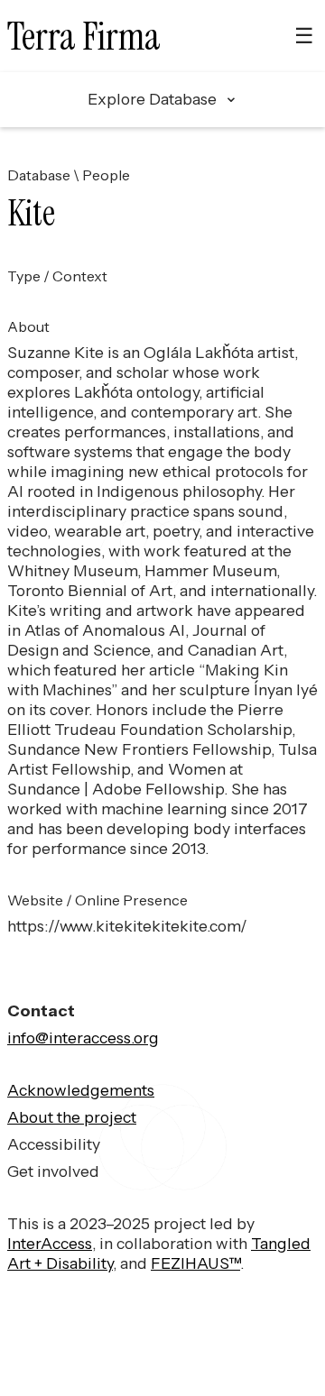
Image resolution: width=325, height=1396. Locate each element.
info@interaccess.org (83, 1037)
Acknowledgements (80, 1089)
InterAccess (49, 1243)
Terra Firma (84, 36)
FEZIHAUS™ (195, 1263)
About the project (71, 1116)
